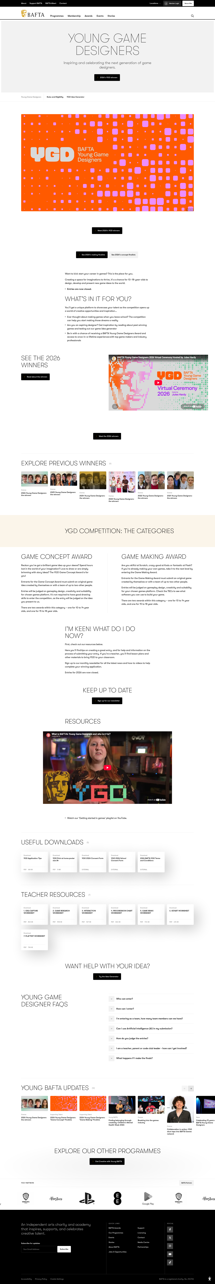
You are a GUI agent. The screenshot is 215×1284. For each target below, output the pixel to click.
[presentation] (185, 1088)
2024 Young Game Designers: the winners (91, 475)
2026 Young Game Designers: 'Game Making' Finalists (89, 1101)
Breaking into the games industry (150, 1099)
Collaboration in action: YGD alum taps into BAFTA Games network (179, 1101)
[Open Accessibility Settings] (210, 1279)
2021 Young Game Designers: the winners (179, 475)
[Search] (192, 16)
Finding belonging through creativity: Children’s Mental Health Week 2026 (121, 1103)
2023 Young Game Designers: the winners (120, 475)
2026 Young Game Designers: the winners (33, 475)
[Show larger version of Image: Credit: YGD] (107, 162)
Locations (154, 3)
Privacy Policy (41, 1279)
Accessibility (26, 1279)
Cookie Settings (57, 1279)
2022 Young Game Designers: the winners (149, 475)
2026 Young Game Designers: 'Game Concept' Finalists (60, 1101)
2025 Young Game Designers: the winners (62, 475)
